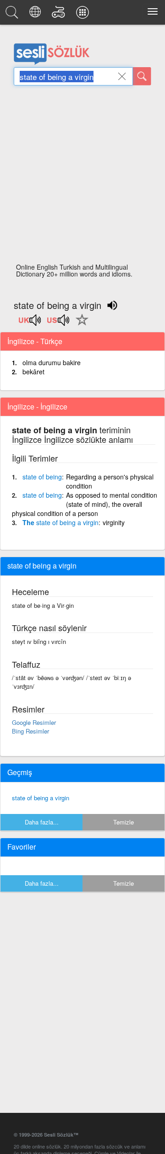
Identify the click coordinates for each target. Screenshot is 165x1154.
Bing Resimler (30, 731)
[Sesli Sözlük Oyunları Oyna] (60, 14)
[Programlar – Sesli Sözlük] (84, 14)
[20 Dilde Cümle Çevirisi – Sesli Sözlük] (36, 14)
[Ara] (142, 76)
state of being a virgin (40, 797)
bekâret (33, 371)
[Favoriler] (80, 325)
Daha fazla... (42, 822)
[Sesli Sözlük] (13, 14)
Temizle (123, 822)
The (60, 522)
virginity (114, 522)
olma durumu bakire (51, 362)
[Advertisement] (82, 177)
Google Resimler (34, 722)
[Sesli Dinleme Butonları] (30, 323)
